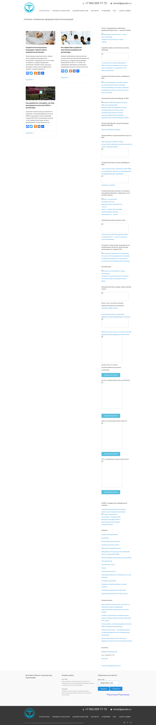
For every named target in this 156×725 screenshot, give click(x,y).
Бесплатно (95, 10)
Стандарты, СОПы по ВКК (61, 10)
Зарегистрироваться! (107, 70)
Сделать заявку (125, 10)
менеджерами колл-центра (122, 317)
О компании (106, 10)
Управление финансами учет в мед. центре (114, 593)
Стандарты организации (108, 580)
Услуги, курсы (44, 10)
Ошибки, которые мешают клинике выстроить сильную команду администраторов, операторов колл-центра (116, 618)
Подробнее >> (30, 79)
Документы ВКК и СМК (80, 10)
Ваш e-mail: (101, 679)
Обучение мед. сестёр (108, 564)
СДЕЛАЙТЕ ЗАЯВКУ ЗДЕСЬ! (109, 308)
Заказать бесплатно (110, 375)
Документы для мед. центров (110, 545)
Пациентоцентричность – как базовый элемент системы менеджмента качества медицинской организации (115, 632)
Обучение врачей (106, 561)
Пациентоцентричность (108, 571)
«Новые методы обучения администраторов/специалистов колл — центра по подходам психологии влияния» (115, 237)
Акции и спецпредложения (109, 534)
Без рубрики (105, 538)
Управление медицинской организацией (113, 590)
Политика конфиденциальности (111, 665)
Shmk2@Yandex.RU (111, 651)
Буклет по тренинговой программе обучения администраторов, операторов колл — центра (111, 212)
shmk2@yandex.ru (122, 3)
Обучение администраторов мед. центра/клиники (116, 557)
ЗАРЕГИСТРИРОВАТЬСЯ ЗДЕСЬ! (111, 129)
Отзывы (103, 568)
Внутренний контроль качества (110, 541)
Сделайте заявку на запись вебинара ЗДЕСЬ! (115, 117)
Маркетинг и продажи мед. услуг (111, 548)
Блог (114, 10)
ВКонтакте (104, 658)
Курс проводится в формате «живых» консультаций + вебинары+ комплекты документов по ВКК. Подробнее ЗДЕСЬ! (116, 144)
